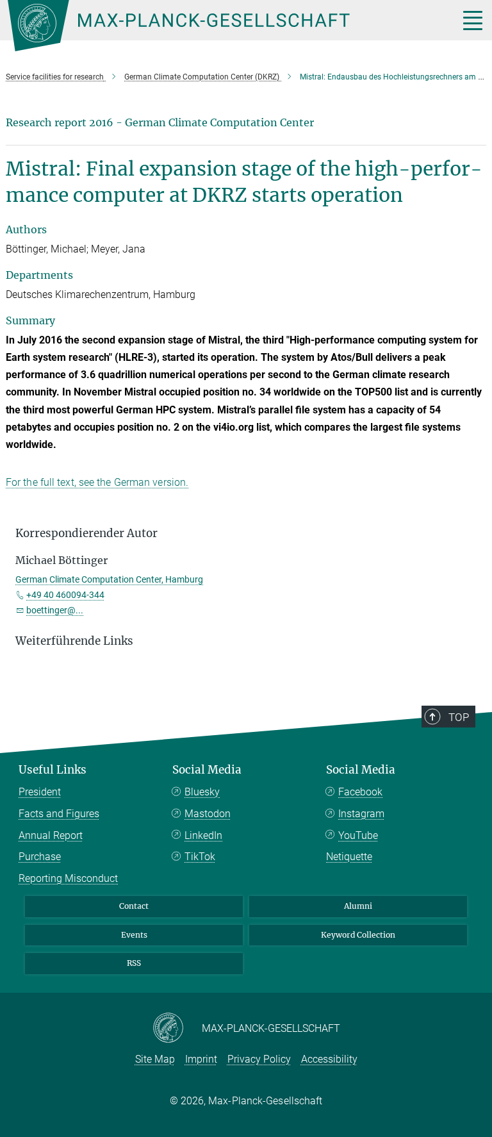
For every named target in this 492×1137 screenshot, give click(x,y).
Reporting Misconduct (68, 878)
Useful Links (52, 769)
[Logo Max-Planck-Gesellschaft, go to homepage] (217, 25)
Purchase (40, 857)
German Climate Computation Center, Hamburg (109, 579)
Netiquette (349, 857)
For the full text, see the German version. (97, 482)
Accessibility (329, 1059)
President (40, 792)
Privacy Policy (259, 1059)
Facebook (360, 792)
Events (134, 935)
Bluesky (202, 792)
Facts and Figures (59, 814)
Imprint (201, 1059)
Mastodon (207, 814)
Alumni (358, 906)
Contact (134, 906)
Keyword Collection (358, 935)
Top (458, 717)
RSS (134, 963)
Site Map (155, 1059)
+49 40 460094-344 (65, 595)
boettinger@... (54, 610)
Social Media (207, 769)
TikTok (199, 857)
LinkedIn (203, 835)
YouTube (358, 835)
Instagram (361, 814)
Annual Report (51, 835)
